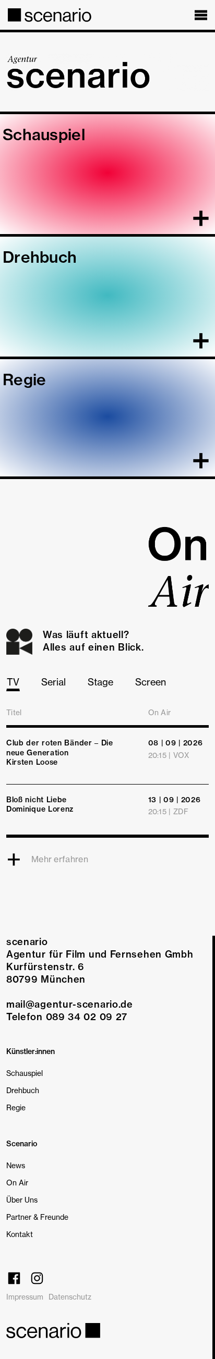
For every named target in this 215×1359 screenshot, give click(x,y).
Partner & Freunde (37, 1217)
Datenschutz (70, 1296)
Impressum (24, 1296)
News (15, 1165)
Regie (16, 1107)
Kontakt (19, 1234)
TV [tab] (13, 682)
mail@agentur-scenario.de (69, 1004)
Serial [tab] (53, 682)
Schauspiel (24, 1073)
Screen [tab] (150, 682)
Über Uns (22, 1199)
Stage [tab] (100, 682)
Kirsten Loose (32, 762)
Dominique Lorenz (40, 809)
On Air (17, 1182)
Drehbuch (22, 1090)
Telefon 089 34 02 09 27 (66, 1017)
